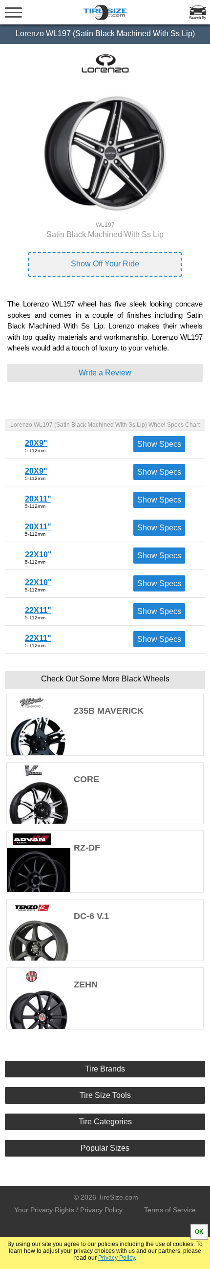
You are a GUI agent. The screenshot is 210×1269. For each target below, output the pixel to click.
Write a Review (105, 373)
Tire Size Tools (105, 1095)
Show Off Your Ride (105, 264)
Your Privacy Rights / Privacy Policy (68, 1210)
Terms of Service (170, 1210)
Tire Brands (105, 1069)
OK (199, 1231)
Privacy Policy (116, 1257)
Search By (197, 18)
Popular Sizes (105, 1148)
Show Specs (159, 444)
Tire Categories (105, 1121)
